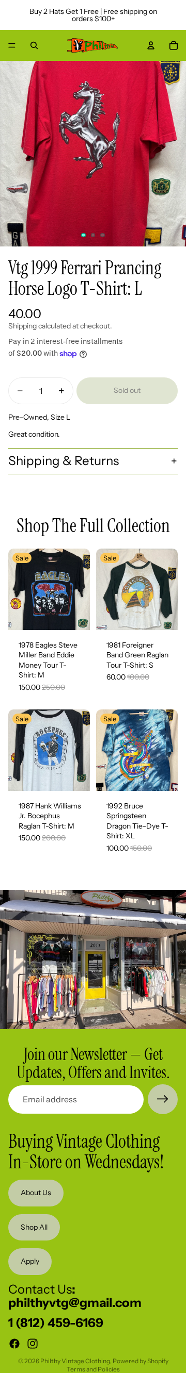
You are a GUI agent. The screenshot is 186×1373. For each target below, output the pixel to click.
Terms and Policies (93, 1369)
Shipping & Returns (63, 460)
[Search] (34, 45)
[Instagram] (32, 1344)
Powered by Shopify (140, 1361)
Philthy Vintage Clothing (75, 1361)
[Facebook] (14, 1344)
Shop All (34, 1227)
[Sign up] (163, 1099)
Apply (30, 1261)
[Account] (151, 45)
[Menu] (12, 45)
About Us (36, 1193)
